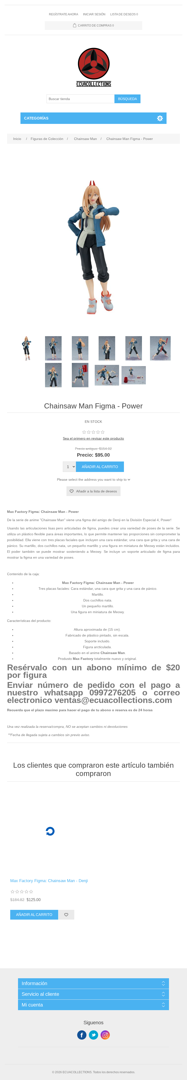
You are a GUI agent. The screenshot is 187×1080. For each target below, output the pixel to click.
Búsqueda (127, 99)
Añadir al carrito (100, 467)
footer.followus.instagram (105, 1035)
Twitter (93, 1035)
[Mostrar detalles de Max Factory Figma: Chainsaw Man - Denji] (50, 831)
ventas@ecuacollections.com (113, 700)
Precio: (85, 455)
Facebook (81, 1035)
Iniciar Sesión (94, 14)
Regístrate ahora (63, 14)
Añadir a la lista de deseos (96, 491)
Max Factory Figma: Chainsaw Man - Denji (49, 880)
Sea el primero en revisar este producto (93, 438)
